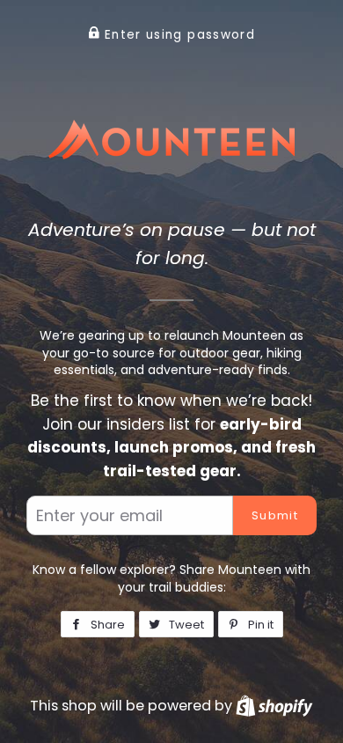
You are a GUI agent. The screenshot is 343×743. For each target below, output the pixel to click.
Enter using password (177, 34)
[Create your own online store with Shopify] (274, 705)
